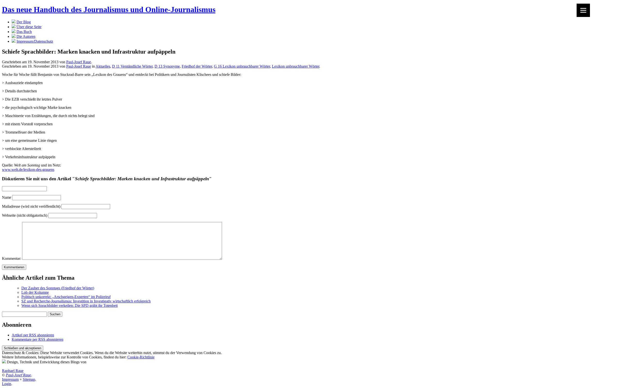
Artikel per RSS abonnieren (33, 335)
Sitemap (29, 379)
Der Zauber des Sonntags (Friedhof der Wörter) (57, 288)
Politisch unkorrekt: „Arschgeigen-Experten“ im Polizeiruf (66, 297)
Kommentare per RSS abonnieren (37, 339)
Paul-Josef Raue (78, 62)
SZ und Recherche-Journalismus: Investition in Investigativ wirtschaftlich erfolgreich (86, 301)
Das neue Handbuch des (108, 9)
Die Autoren (25, 36)
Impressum (10, 379)
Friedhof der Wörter (197, 66)
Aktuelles (103, 66)
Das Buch (24, 32)
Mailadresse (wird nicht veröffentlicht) (31, 206)
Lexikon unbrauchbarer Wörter (295, 66)
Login (6, 384)
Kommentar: (11, 258)
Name (6, 197)
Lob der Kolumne (35, 292)
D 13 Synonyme (167, 66)
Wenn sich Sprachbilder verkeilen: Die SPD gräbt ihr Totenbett (69, 305)
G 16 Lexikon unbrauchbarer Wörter (242, 66)
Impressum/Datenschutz (34, 41)
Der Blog (23, 22)
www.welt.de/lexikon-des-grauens (28, 169)
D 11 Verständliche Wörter (132, 66)
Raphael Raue (13, 371)
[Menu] (583, 10)
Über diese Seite (28, 27)
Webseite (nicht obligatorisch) (24, 215)
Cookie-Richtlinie (141, 357)
